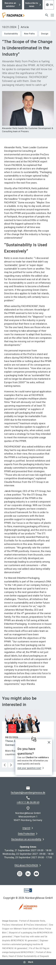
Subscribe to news (31, 4)
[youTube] (36, 873)
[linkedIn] (28, 873)
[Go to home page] (19, 16)
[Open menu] (52, 15)
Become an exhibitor (10, 4)
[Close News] (33, 739)
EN (49, 4)
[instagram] (19, 873)
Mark (28, 962)
